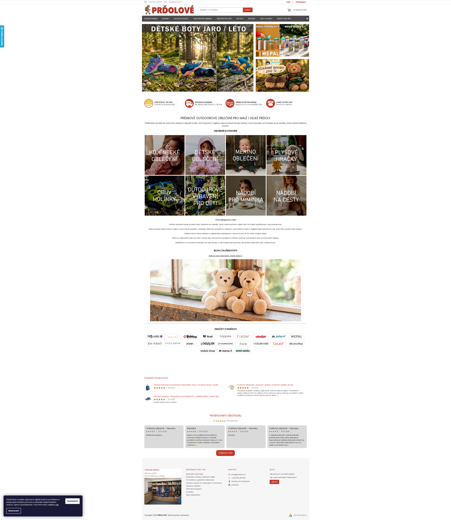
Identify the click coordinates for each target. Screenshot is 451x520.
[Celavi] (278, 343)
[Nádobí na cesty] (286, 195)
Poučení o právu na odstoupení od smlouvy (204, 483)
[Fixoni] (243, 336)
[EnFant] (155, 343)
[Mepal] (296, 336)
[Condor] (261, 336)
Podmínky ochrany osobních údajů (200, 477)
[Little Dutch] (172, 343)
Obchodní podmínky (194, 474)
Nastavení (13, 510)
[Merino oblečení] (246, 155)
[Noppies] (225, 336)
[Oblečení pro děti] (205, 155)
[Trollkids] (155, 336)
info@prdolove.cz (238, 474)
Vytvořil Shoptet (300, 515)
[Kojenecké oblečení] (164, 155)
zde (57, 504)
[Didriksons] (225, 343)
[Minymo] (296, 343)
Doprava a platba (193, 486)
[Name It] (225, 351)
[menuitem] (151, 19)
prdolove (235, 485)
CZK (288, 2)
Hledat (248, 10)
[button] (150, 58)
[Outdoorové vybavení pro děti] (205, 195)
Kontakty (189, 492)
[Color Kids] (261, 343)
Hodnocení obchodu (225, 415)
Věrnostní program (194, 489)
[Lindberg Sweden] (208, 343)
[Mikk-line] (208, 351)
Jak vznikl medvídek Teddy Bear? (283, 477)
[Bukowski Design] (172, 336)
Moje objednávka (193, 495)
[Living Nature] (243, 351)
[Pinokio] (243, 343)
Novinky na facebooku (240, 481)
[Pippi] (190, 343)
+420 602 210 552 (238, 478)
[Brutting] (190, 336)
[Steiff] (208, 336)
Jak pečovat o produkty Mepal (282, 474)
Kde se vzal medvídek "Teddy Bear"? (226, 255)
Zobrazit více (225, 453)
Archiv (274, 482)
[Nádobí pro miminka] (246, 195)
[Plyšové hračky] (286, 155)
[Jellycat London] (278, 336)
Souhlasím (72, 501)
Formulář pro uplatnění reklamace (200, 480)
